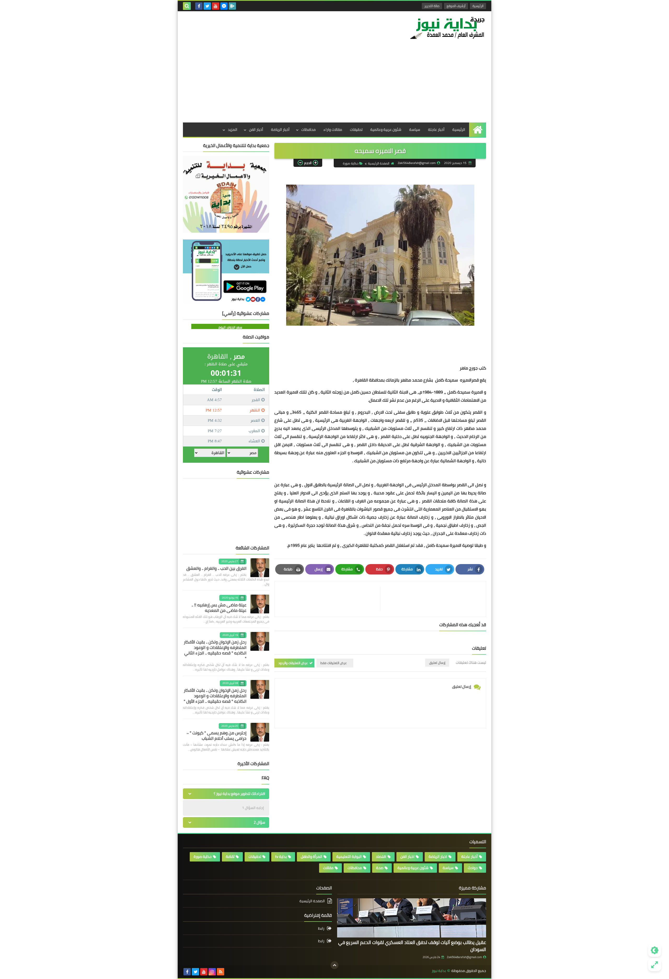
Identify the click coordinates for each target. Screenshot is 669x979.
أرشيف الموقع (456, 6)
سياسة (414, 129)
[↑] (334, 965)
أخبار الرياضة (280, 129)
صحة (379, 867)
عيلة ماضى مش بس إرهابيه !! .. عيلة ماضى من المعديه (219, 607)
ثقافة (230, 856)
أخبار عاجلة (436, 129)
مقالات (328, 867)
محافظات (308, 129)
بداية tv (281, 856)
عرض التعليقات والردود (293, 663)
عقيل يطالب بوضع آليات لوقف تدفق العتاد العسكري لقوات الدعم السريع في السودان (412, 946)
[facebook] (199, 6)
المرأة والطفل (311, 856)
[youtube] (215, 6)
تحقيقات (356, 129)
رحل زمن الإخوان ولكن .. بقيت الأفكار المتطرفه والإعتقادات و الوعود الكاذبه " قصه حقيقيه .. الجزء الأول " (215, 695)
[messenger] (224, 6)
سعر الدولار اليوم (230, 327)
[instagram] (212, 971)
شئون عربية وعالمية (385, 129)
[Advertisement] (334, 83)
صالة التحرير (432, 6)
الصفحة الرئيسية (378, 163)
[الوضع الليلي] (654, 950)
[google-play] (232, 6)
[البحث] (187, 6)
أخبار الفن (256, 129)
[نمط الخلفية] (654, 964)
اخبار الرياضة (438, 856)
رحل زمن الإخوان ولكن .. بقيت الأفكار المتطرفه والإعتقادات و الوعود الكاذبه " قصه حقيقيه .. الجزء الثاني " (215, 650)
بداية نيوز (439, 971)
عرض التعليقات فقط (333, 663)
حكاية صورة (350, 163)
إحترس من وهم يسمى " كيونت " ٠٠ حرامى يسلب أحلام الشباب (216, 735)
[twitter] (207, 6)
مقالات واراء (333, 129)
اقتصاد (381, 856)
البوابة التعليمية (349, 856)
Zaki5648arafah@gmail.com (464, 957)
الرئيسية (477, 6)
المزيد (232, 129)
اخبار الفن (407, 856)
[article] (330, 599)
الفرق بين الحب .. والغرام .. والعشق (216, 568)
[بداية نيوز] (448, 27)
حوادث (473, 867)
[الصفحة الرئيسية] (477, 129)
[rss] (220, 971)
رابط (321, 929)
